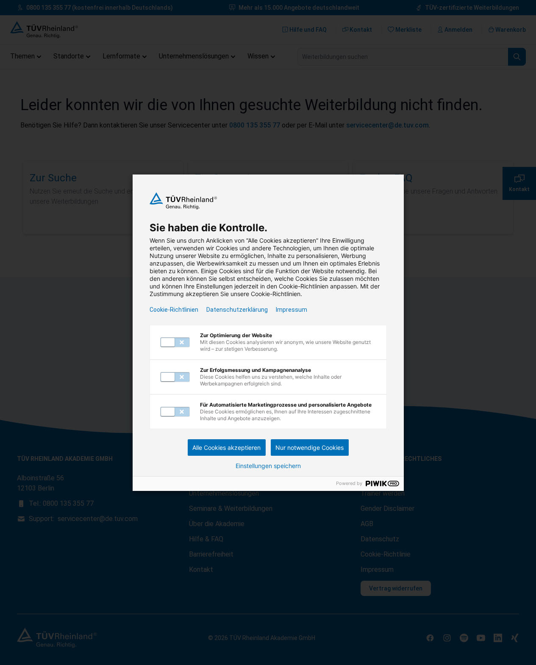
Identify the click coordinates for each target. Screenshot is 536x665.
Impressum (291, 309)
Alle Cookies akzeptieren (226, 447)
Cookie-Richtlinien (174, 309)
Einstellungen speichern (268, 466)
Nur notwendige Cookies (309, 447)
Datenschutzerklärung (237, 309)
